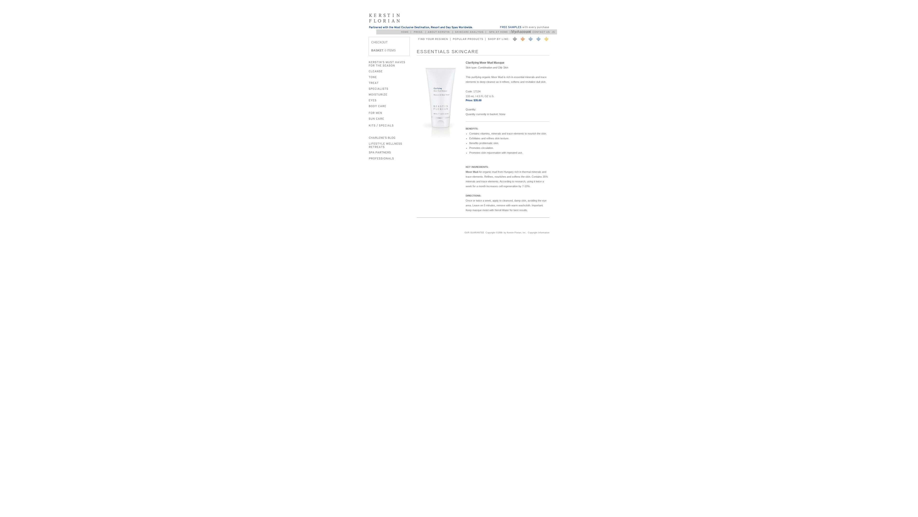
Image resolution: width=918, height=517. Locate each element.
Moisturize (392, 94)
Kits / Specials (392, 125)
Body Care (392, 105)
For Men (392, 112)
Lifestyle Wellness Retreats (392, 144)
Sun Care (392, 118)
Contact (542, 31)
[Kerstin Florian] (421, 20)
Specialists (392, 88)
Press (419, 31)
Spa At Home (499, 31)
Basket (377, 50)
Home (405, 31)
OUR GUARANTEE (474, 232)
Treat (392, 82)
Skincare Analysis (470, 31)
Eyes (392, 99)
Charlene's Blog (392, 137)
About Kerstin (439, 31)
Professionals (392, 158)
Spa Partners (392, 152)
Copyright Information (538, 232)
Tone (392, 76)
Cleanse (392, 71)
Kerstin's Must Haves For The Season (392, 63)
